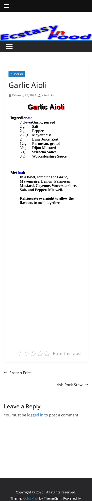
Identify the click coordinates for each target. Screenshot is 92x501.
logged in (35, 415)
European (16, 74)
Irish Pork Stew (69, 384)
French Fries (20, 372)
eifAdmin (48, 95)
